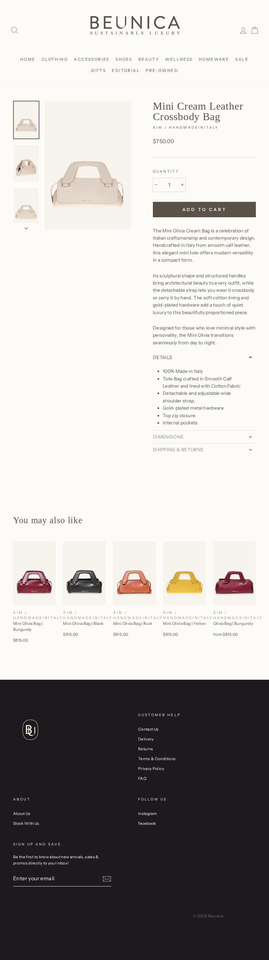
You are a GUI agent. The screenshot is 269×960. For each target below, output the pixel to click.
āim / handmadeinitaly (185, 127)
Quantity (166, 171)
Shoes (123, 59)
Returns (145, 748)
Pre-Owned (162, 70)
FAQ (142, 778)
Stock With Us (26, 823)
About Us (22, 813)
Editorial (126, 70)
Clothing (55, 59)
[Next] (26, 226)
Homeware (214, 59)
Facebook (147, 823)
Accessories (91, 59)
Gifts (98, 70)
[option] (87, 165)
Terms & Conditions (157, 758)
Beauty (148, 59)
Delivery (146, 738)
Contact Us (148, 729)
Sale (242, 59)
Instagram (147, 813)
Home (28, 59)
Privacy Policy (151, 768)
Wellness (179, 59)
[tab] (204, 357)
